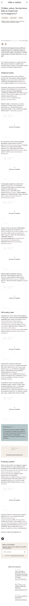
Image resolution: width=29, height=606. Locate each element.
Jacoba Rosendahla (12, 79)
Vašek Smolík (22, 524)
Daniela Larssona (15, 196)
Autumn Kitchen (8, 145)
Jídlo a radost (14, 2)
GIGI (15, 189)
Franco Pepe (12, 322)
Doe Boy (9, 379)
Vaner (8, 148)
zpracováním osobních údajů (17, 555)
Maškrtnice (7, 107)
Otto (23, 478)
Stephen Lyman (22, 523)
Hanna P (21, 94)
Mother (9, 389)
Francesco (8, 329)
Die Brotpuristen (15, 240)
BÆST (14, 375)
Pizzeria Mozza (6, 324)
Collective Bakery (19, 231)
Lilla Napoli (13, 372)
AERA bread (11, 241)
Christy (14, 386)
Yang (7, 146)
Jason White (9, 472)
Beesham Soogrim (11, 192)
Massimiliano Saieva (15, 331)
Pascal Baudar (9, 473)
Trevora (9, 97)
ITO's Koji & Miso (19, 519)
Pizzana (7, 368)
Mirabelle (8, 231)
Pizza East (21, 373)
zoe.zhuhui (18, 145)
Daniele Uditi (14, 367)
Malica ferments (7, 518)
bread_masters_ (14, 278)
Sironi (9, 243)
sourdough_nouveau (9, 197)
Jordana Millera (11, 99)
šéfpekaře (7, 234)
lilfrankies (14, 324)
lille (13, 231)
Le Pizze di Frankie (18, 377)
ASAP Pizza (24, 389)
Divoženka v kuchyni (20, 477)
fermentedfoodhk (12, 523)
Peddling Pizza (16, 329)
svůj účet (19, 110)
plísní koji (10, 516)
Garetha (7, 190)
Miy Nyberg (6, 196)
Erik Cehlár (14, 528)
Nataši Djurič (10, 185)
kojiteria (9, 519)
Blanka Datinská (15, 40)
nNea (10, 373)
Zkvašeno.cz (7, 477)
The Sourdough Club (20, 83)
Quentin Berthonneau (16, 150)
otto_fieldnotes (16, 480)
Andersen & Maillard (17, 233)
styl (17, 391)
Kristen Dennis (11, 94)
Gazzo (21, 387)
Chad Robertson (20, 89)
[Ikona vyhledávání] (27, 2)
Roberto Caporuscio (9, 365)
